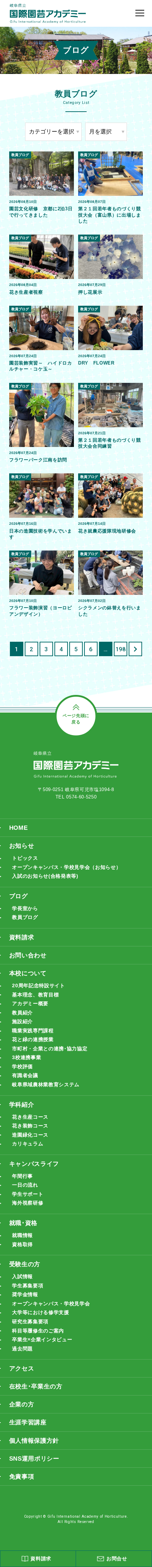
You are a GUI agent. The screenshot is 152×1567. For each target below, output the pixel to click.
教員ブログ (25, 917)
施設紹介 (22, 1021)
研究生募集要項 (30, 1321)
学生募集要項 (27, 1285)
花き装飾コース (30, 1125)
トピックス (25, 858)
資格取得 (22, 1244)
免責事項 (21, 1476)
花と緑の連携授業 (32, 1039)
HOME (18, 827)
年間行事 (22, 1176)
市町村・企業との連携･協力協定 (49, 1048)
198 (121, 649)
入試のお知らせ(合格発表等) (45, 876)
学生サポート (27, 1194)
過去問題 (22, 1348)
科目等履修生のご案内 (38, 1330)
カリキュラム (27, 1143)
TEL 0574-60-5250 (76, 797)
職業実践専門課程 (32, 1030)
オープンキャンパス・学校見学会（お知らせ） (66, 867)
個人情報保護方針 (34, 1440)
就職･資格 (23, 1222)
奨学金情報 (25, 1294)
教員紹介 (22, 1012)
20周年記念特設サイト (38, 985)
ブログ (18, 896)
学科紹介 (21, 1104)
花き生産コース (30, 1117)
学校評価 (22, 1066)
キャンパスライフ (34, 1163)
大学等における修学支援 (40, 1312)
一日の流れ (25, 1185)
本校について (28, 973)
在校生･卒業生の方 (36, 1386)
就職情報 (22, 1235)
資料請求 (21, 937)
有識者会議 (25, 1075)
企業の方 (21, 1404)
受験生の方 (24, 1264)
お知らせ (21, 845)
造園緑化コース (30, 1135)
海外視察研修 (27, 1203)
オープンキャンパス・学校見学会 (51, 1303)
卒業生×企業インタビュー (42, 1339)
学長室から (25, 908)
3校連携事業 (26, 1057)
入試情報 (22, 1276)
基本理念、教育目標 (35, 994)
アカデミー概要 (30, 1003)
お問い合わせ (28, 955)
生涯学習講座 (28, 1422)
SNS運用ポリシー (34, 1458)
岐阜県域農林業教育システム (46, 1084)
